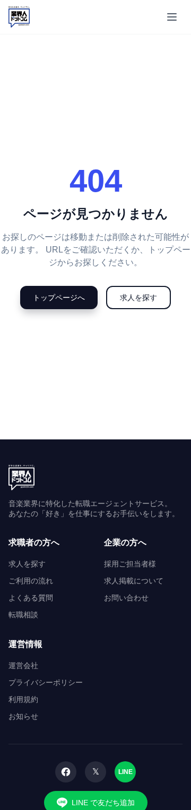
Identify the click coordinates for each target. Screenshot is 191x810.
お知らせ (23, 716)
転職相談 (23, 614)
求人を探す (138, 297)
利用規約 (23, 699)
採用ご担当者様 (130, 564)
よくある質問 (30, 597)
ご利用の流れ (30, 581)
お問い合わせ (126, 597)
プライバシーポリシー (45, 682)
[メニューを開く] (172, 17)
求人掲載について (133, 581)
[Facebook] (65, 771)
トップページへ (59, 297)
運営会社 (23, 665)
